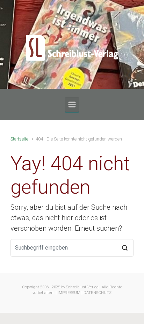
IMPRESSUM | (70, 292)
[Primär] (72, 104)
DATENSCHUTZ (97, 292)
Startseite (19, 139)
